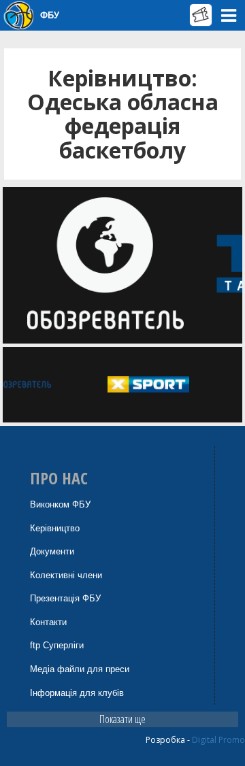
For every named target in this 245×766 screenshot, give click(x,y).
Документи (52, 551)
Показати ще (122, 719)
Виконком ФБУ (60, 504)
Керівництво (55, 528)
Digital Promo (218, 740)
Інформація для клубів (77, 693)
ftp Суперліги (57, 645)
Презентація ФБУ (65, 598)
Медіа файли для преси (79, 669)
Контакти (48, 622)
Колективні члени (66, 575)
